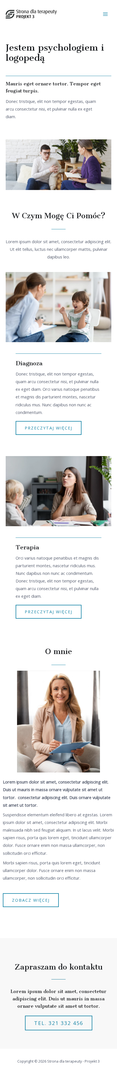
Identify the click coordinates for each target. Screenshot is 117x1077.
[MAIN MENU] (105, 14)
